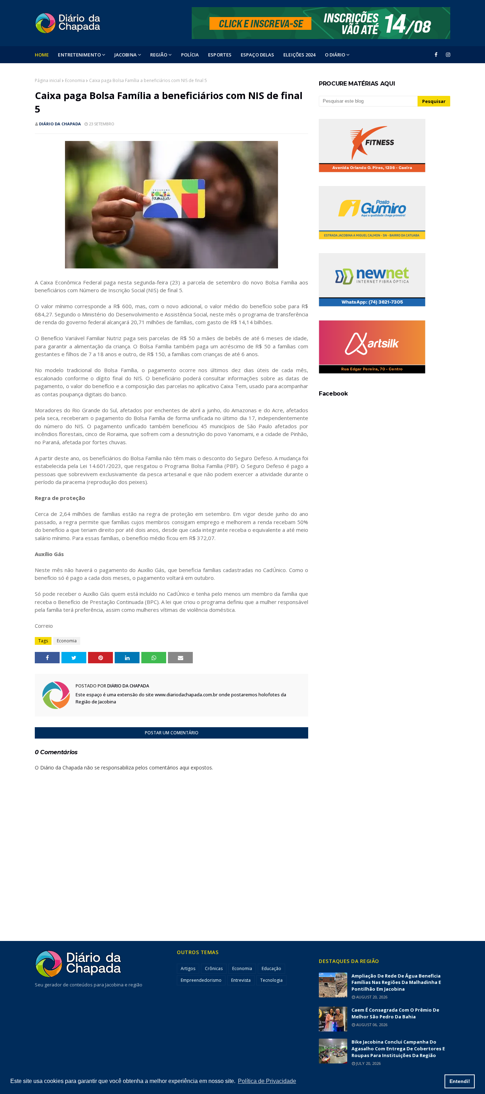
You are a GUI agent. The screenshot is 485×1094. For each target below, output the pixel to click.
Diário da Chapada (60, 123)
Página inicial (48, 80)
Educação (271, 968)
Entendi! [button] (459, 1081)
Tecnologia (271, 980)
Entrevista (241, 980)
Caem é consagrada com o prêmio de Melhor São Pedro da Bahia (395, 1013)
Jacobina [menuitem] (125, 54)
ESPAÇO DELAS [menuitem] (257, 54)
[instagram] (446, 54)
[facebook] (436, 54)
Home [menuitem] (42, 54)
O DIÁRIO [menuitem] (335, 54)
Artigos (188, 968)
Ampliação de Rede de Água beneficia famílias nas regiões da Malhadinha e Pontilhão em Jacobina (396, 982)
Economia (75, 80)
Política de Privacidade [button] (267, 1081)
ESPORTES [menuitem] (219, 54)
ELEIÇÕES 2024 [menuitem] (299, 54)
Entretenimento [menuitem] (79, 54)
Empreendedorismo (201, 980)
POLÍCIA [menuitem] (190, 54)
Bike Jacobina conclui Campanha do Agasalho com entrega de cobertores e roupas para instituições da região (398, 1048)
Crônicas (214, 968)
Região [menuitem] (159, 54)
